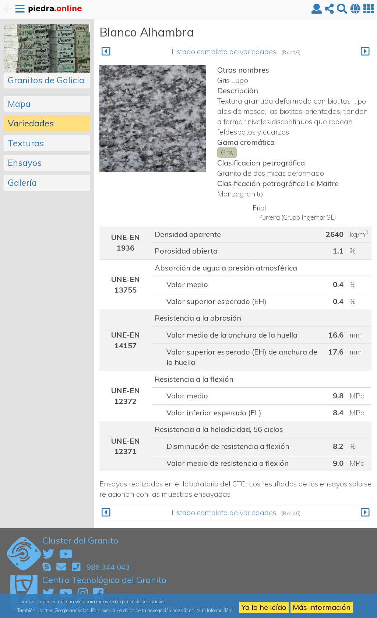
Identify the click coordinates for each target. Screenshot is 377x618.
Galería (22, 182)
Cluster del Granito (80, 540)
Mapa (19, 103)
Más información (321, 607)
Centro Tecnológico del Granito (104, 579)
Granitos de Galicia (46, 79)
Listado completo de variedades (224, 51)
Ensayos (25, 162)
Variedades (31, 123)
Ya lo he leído (264, 607)
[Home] (54, 9)
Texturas (26, 143)
